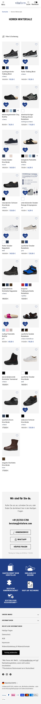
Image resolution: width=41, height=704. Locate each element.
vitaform (16, 686)
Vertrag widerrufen (10, 653)
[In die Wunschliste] (17, 44)
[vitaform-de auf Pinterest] (10, 674)
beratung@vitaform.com (20, 523)
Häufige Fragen (20, 547)
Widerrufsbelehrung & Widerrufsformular (16, 646)
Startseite (5, 12)
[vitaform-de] (20, 3)
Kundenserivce (22, 532)
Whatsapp (22, 539)
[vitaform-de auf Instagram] (7, 674)
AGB (3, 639)
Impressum (6, 643)
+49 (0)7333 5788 (20, 520)
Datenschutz (6, 634)
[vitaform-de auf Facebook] (3, 674)
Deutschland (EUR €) (10, 683)
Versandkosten (27, 660)
